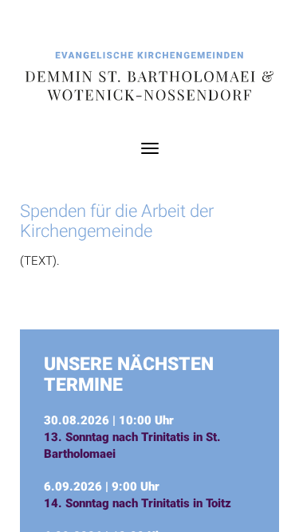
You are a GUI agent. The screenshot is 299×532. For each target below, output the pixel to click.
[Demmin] (149, 78)
